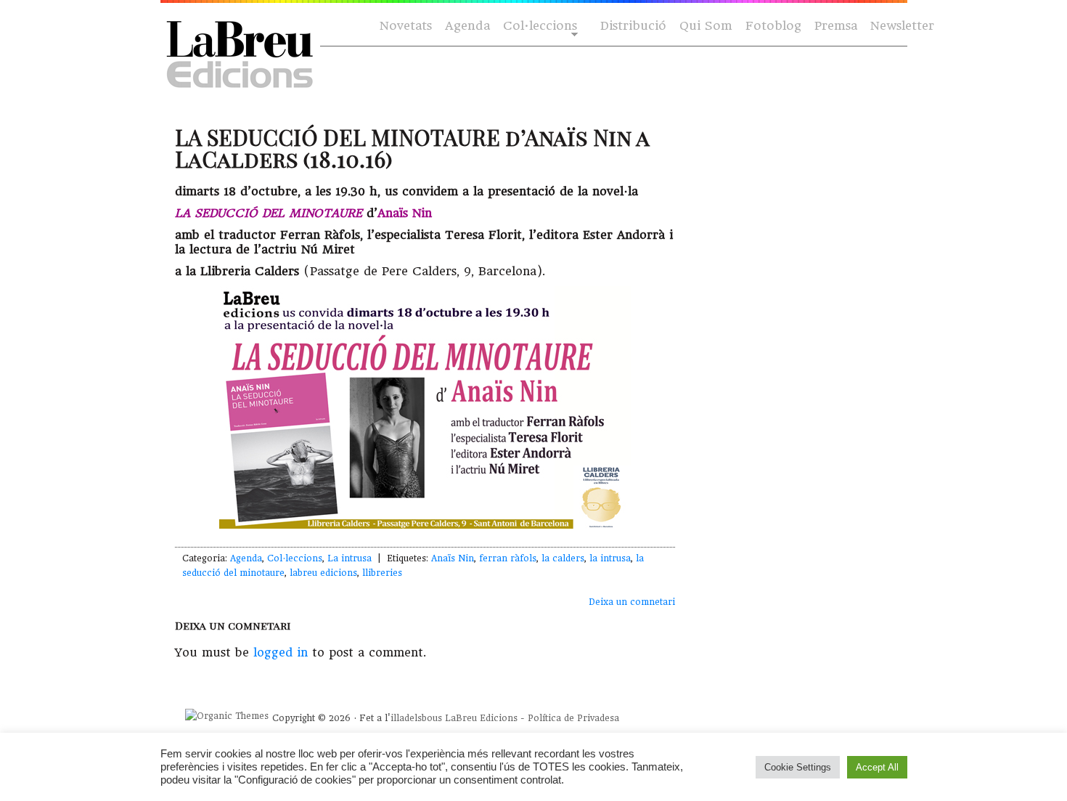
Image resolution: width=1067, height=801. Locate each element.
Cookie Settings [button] (797, 767)
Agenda (467, 26)
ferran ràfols (507, 558)
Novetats (406, 26)
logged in (280, 652)
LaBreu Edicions (481, 718)
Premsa (835, 26)
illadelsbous (416, 718)
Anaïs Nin (452, 558)
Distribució (633, 26)
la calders (562, 558)
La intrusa (349, 558)
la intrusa (610, 558)
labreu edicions (323, 573)
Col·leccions (538, 26)
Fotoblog (773, 26)
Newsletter (902, 26)
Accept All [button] (877, 767)
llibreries (382, 573)
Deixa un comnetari (632, 602)
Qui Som (705, 26)
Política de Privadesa (573, 718)
